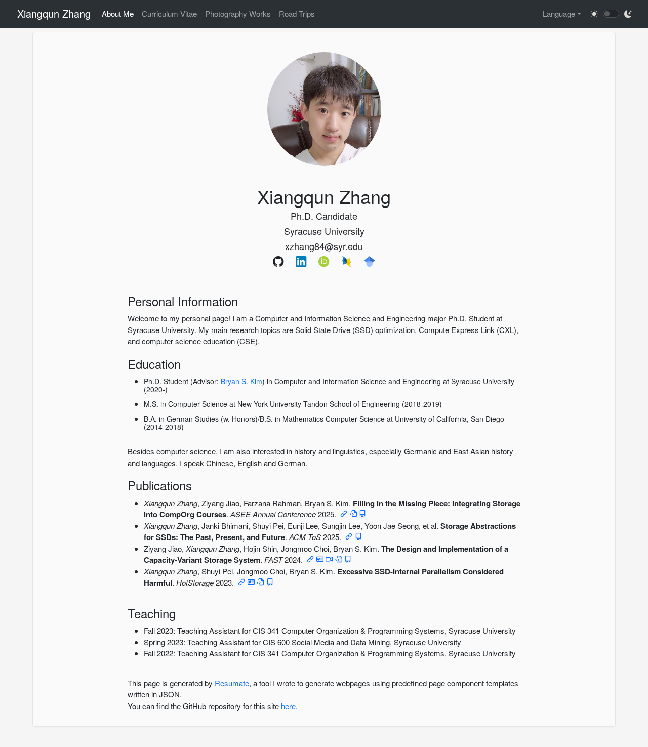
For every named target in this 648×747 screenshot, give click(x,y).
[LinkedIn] (301, 261)
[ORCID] (324, 261)
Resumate (232, 683)
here (288, 705)
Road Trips (297, 13)
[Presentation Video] (329, 559)
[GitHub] (279, 261)
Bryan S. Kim (241, 381)
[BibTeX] (362, 514)
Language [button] (559, 13)
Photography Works (238, 13)
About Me (118, 13)
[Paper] (343, 514)
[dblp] (347, 261)
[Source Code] (353, 514)
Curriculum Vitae (169, 13)
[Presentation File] (319, 559)
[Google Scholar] (370, 261)
